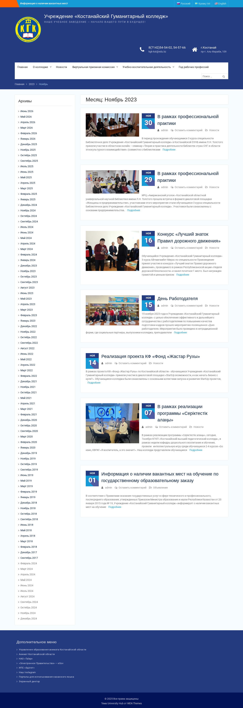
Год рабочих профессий (194, 67)
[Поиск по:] (215, 76)
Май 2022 (26, 359)
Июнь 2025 (26, 171)
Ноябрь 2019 (28, 458)
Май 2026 (26, 116)
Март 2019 (26, 486)
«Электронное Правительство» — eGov (41, 663)
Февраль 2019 (28, 491)
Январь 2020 (27, 447)
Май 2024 (26, 238)
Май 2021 (26, 398)
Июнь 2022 (26, 353)
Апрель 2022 (27, 364)
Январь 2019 (27, 497)
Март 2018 (26, 541)
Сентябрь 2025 (29, 160)
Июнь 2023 (26, 293)
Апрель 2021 (27, 403)
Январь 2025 (27, 199)
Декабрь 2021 (28, 381)
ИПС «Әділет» (27, 667)
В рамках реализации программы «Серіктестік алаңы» (182, 413)
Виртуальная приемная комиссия (93, 67)
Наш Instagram (27, 672)
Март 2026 (26, 127)
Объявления (160, 487)
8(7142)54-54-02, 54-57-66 (167, 47)
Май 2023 (26, 298)
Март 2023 (26, 309)
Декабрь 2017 (28, 552)
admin (164, 130)
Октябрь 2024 (28, 216)
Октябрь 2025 (28, 155)
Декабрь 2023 (28, 265)
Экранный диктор (29, 681)
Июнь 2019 (26, 475)
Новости (61, 67)
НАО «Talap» (26, 658)
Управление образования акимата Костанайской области (52, 649)
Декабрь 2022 (28, 326)
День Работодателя (177, 298)
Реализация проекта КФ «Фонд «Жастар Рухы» (150, 356)
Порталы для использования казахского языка (46, 676)
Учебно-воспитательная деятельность (147, 67)
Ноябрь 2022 (28, 331)
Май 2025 (26, 177)
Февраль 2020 (28, 442)
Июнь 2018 (26, 524)
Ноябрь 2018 (28, 508)
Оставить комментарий (188, 130)
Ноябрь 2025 (28, 149)
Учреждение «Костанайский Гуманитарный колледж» (106, 16)
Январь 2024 (27, 260)
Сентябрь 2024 (29, 221)
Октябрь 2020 (28, 425)
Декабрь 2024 (28, 205)
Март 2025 (26, 188)
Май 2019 (26, 480)
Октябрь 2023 (28, 276)
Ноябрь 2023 (28, 271)
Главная (22, 67)
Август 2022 (27, 348)
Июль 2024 (26, 227)
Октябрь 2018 (28, 513)
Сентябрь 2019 (29, 469)
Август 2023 (27, 287)
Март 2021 (26, 409)
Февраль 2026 (28, 133)
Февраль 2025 (28, 193)
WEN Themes (134, 703)
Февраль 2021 (28, 414)
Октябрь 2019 (28, 464)
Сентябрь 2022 (29, 342)
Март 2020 (26, 436)
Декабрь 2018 (28, 502)
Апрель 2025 (27, 182)
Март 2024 (26, 249)
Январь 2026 (27, 138)
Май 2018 (26, 530)
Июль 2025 (26, 166)
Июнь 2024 (26, 232)
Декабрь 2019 (28, 453)
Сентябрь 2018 (29, 519)
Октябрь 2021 (28, 392)
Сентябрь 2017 (29, 557)
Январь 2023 (27, 320)
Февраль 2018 (28, 546)
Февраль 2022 (28, 375)
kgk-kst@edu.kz (157, 51)
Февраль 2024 (28, 254)
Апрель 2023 (27, 304)
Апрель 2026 (27, 122)
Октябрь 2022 (28, 337)
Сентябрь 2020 (29, 431)
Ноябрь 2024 (28, 210)
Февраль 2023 (28, 315)
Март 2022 (26, 370)
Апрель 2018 (27, 535)
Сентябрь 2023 (29, 282)
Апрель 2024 (27, 243)
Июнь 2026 (26, 111)
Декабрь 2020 (28, 420)
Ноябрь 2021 (28, 386)
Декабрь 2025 (28, 144)
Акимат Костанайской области (37, 654)
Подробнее (169, 149)
